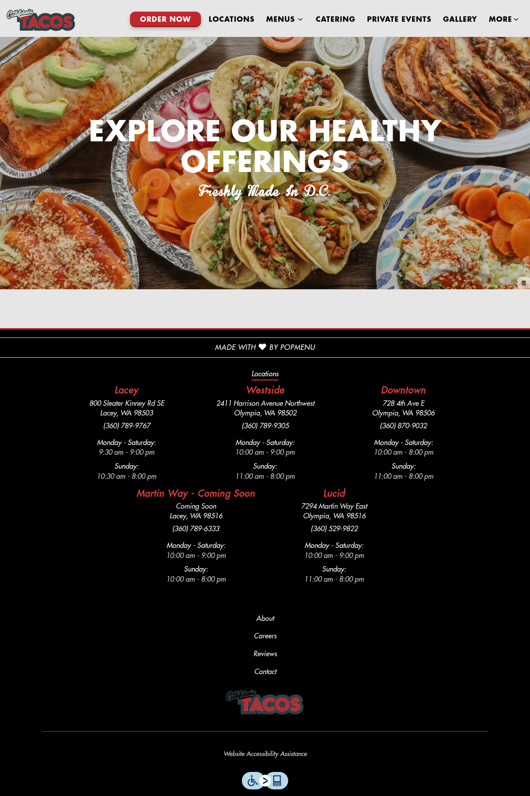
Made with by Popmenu (157, 347)
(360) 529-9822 (334, 528)
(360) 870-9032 (403, 425)
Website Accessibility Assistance (265, 754)
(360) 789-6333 (195, 528)
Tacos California (265, 702)
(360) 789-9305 (265, 425)
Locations (232, 19)
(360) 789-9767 (126, 425)
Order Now (165, 19)
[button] (285, 19)
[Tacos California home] (41, 19)
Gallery (460, 19)
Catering (335, 19)
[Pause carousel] (524, 283)
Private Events (399, 19)
